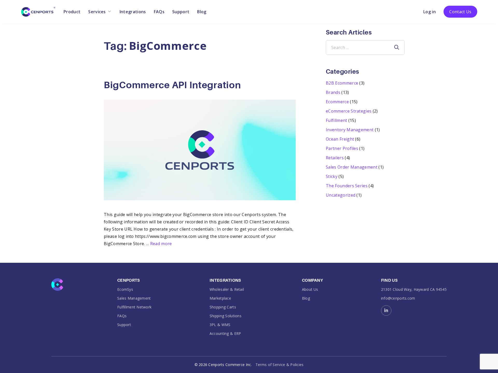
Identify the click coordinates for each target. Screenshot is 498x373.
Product (72, 12)
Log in (429, 12)
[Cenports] (38, 11)
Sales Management (134, 298)
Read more (161, 243)
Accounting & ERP (225, 333)
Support (180, 12)
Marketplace (220, 298)
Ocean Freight (340, 139)
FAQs (159, 12)
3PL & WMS (220, 324)
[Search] (397, 47)
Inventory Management (350, 130)
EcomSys (125, 289)
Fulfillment (336, 120)
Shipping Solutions (225, 315)
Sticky (331, 176)
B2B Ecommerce (342, 83)
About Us (310, 289)
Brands (333, 92)
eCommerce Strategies (348, 111)
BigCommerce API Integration (172, 85)
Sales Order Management (351, 167)
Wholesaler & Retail (227, 289)
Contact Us (460, 12)
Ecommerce (337, 102)
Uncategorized (340, 195)
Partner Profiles (342, 148)
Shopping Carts (223, 307)
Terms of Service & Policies (279, 364)
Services (97, 12)
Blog (201, 12)
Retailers (335, 158)
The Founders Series (347, 186)
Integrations (133, 12)
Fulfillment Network (134, 307)
